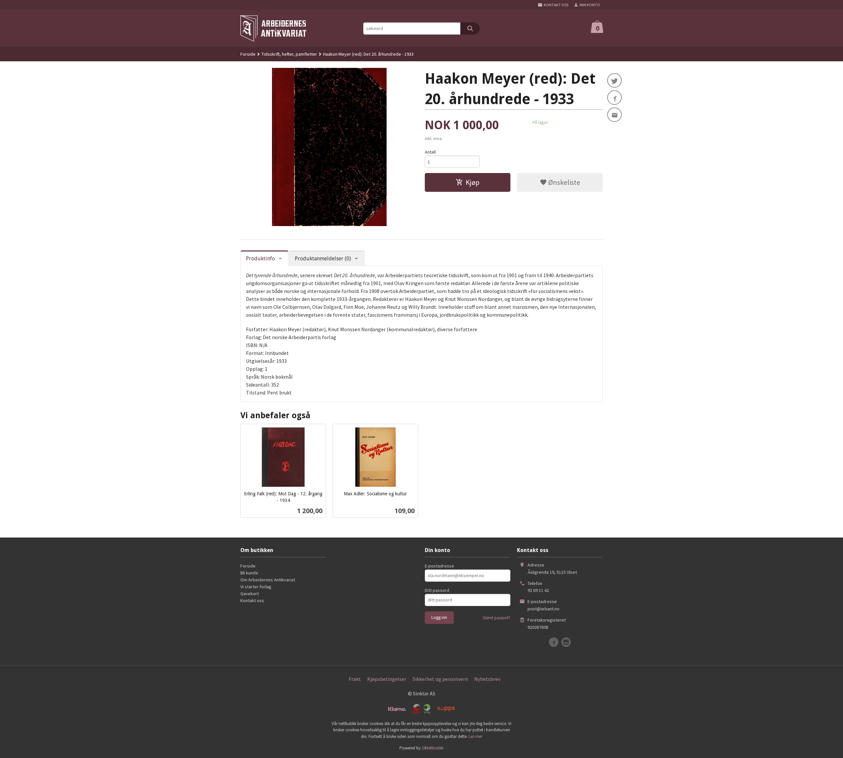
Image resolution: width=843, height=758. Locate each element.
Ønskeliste (563, 182)
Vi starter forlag (255, 587)
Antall (430, 152)
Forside (248, 54)
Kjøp (472, 182)
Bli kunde (249, 573)
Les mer (475, 736)
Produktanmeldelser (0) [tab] (323, 258)
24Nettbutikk (433, 748)
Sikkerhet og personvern (440, 679)
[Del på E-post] (614, 114)
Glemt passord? (496, 618)
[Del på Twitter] (614, 80)
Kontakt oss (252, 600)
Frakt (355, 679)
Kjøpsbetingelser (386, 679)
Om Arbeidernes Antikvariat (267, 580)
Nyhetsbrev (487, 679)
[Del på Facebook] (614, 97)
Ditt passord (437, 590)
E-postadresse (439, 566)
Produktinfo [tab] (260, 258)
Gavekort (249, 594)
